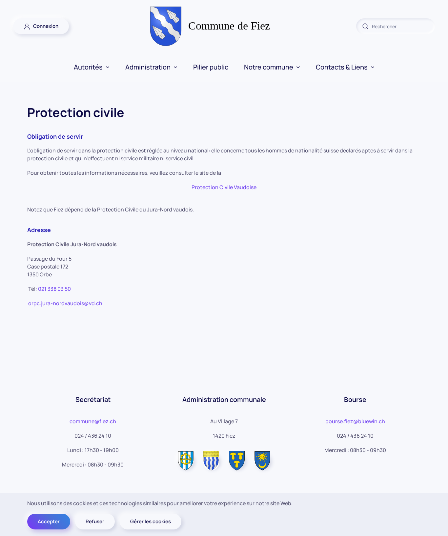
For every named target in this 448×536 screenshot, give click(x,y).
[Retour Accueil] (224, 26)
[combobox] (395, 26)
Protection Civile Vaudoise (224, 187)
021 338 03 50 (54, 288)
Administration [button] (148, 67)
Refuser (95, 521)
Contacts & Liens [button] (342, 67)
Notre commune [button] (268, 67)
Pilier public (210, 67)
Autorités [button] (88, 67)
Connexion (44, 26)
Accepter (49, 521)
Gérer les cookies (150, 521)
